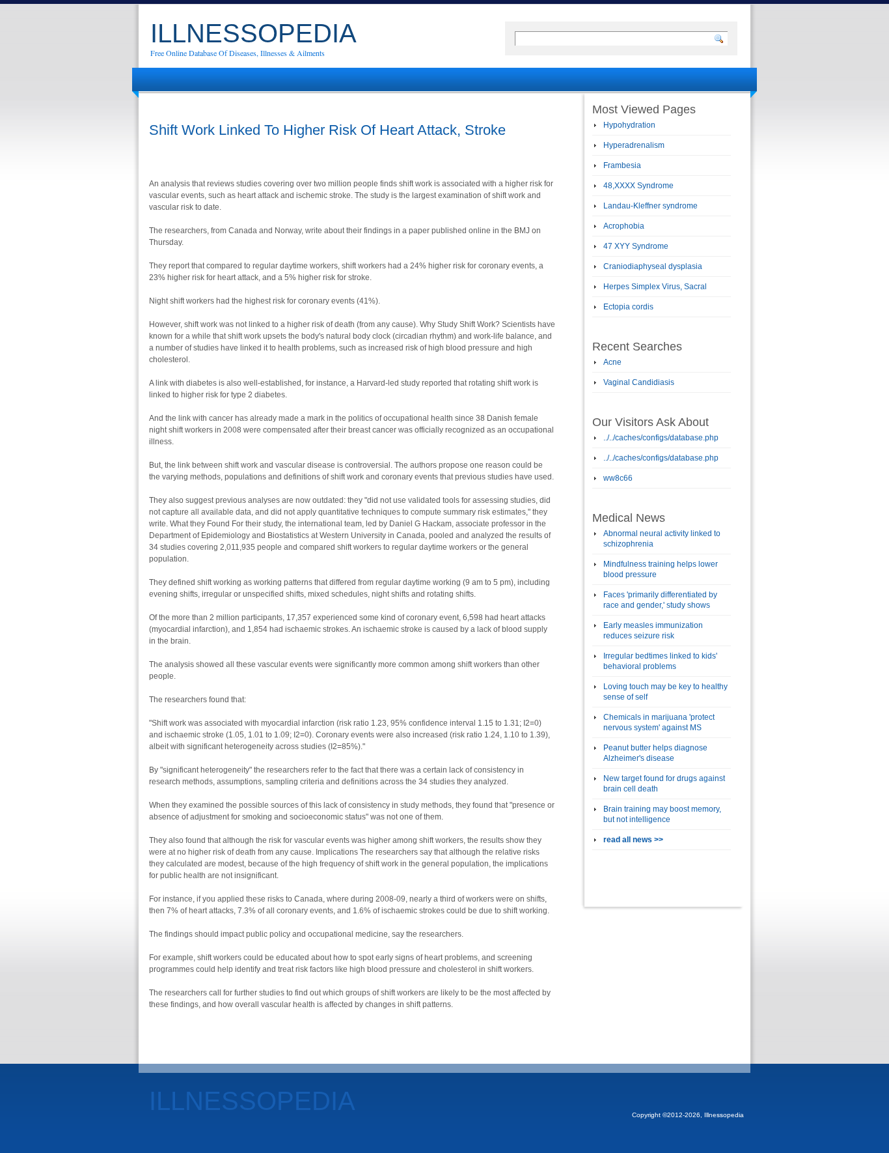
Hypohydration (629, 125)
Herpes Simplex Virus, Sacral (655, 286)
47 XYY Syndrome (635, 246)
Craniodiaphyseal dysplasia (652, 266)
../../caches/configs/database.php (660, 437)
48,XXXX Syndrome (638, 185)
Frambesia (622, 165)
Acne (612, 362)
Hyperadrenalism (633, 145)
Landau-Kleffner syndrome (650, 205)
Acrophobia (623, 226)
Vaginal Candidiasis (638, 382)
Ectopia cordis (628, 306)
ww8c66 (618, 478)
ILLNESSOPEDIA (253, 33)
